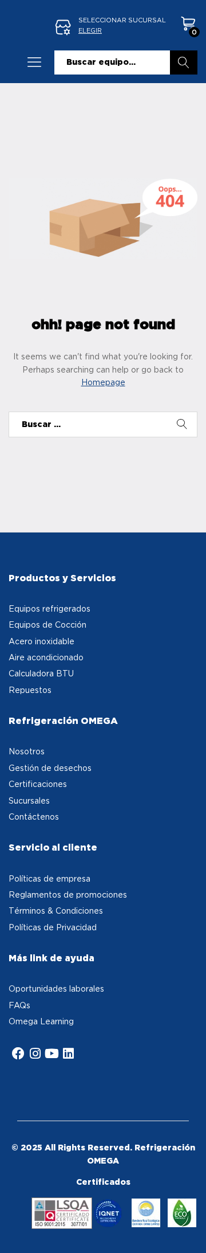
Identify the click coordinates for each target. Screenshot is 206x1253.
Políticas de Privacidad (53, 927)
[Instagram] (35, 1053)
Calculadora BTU (41, 673)
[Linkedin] (68, 1053)
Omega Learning (41, 1021)
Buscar (183, 62)
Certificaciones (38, 784)
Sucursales (29, 800)
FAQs (19, 1005)
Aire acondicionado (46, 657)
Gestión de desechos (50, 767)
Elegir (90, 30)
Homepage (103, 382)
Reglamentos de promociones (68, 894)
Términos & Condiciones (56, 910)
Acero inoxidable (41, 641)
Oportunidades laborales (56, 988)
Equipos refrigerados (49, 608)
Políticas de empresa (49, 878)
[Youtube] (51, 1053)
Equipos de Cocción (47, 624)
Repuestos (30, 690)
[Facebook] (18, 1053)
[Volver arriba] (190, 1230)
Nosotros (27, 751)
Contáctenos (34, 816)
